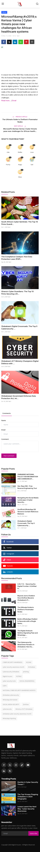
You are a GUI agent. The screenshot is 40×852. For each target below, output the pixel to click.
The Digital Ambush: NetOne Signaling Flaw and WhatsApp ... (27, 633)
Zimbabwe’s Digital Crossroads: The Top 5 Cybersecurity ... (19, 327)
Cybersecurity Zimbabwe (11, 672)
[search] (37, 3)
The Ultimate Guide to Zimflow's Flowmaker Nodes (20, 120)
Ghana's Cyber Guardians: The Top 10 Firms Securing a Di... (17, 292)
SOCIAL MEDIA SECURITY (11, 704)
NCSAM (28, 662)
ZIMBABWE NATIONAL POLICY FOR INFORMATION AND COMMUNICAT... (27, 476)
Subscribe (33, 833)
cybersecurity (7, 709)
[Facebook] (3, 764)
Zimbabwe (31, 667)
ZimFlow (26, 704)
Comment (5, 439)
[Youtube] (27, 764)
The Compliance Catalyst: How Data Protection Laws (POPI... (16, 258)
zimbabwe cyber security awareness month (17, 714)
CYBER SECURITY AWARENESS (12, 662)
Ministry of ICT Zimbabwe (24, 709)
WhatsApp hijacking (9, 718)
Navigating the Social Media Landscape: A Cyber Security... (27, 500)
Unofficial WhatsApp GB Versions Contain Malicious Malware (27, 511)
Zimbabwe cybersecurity (11, 695)
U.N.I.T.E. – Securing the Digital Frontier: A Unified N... (26, 586)
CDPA (4, 686)
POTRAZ (18, 676)
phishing (26, 672)
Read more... (6, 100)
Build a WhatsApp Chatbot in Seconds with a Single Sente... (27, 621)
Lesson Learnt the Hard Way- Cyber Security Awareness (26, 809)
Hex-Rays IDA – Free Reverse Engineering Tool (27, 487)
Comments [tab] (6, 413)
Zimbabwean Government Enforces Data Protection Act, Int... (18, 397)
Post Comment (9, 456)
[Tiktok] (21, 764)
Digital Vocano (7, 676)
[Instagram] (15, 764)
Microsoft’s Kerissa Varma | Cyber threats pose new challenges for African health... (20, 130)
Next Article (18, 126)
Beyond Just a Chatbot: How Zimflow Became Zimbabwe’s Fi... (26, 598)
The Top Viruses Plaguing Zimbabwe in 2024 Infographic (27, 796)
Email (14, 100)
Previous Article (21, 117)
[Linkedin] (3, 770)
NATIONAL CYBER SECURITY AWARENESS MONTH (19, 690)
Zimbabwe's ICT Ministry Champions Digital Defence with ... (19, 362)
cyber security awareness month (13, 667)
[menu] (3, 3)
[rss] (9, 770)
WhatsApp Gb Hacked (10, 700)
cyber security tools (9, 681)
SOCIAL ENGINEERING (27, 681)
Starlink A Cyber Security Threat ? (27, 783)
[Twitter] (9, 764)
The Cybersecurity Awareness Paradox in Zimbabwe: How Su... (25, 644)
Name (3, 420)
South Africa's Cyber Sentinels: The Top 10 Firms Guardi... (19, 223)
